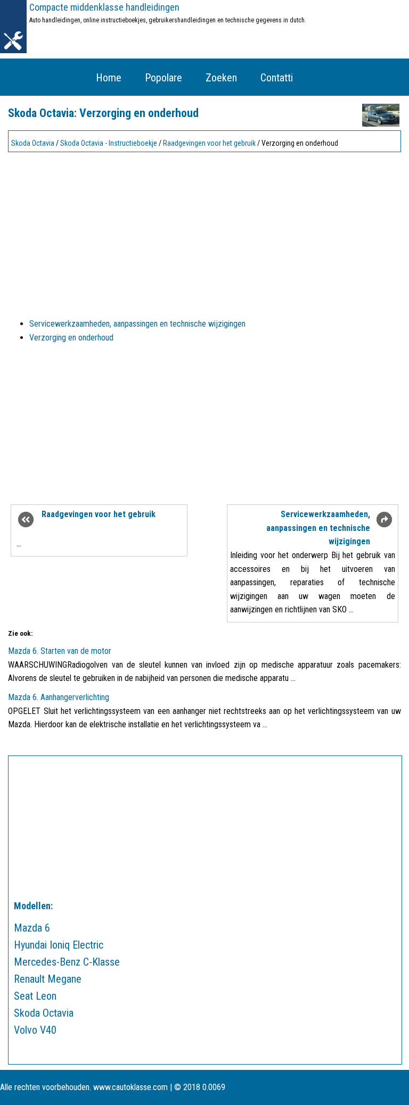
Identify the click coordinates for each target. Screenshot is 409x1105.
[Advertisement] (204, 230)
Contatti (276, 77)
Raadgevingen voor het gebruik (209, 143)
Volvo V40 (35, 1030)
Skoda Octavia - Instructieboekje (108, 143)
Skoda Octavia (32, 143)
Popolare (163, 77)
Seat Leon (35, 996)
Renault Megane (47, 979)
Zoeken (221, 77)
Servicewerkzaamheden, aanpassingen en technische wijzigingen (137, 324)
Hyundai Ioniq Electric (58, 944)
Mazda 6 (32, 927)
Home (108, 77)
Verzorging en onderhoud (71, 338)
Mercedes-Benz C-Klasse (67, 962)
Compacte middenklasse (104, 7)
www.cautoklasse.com (130, 1087)
